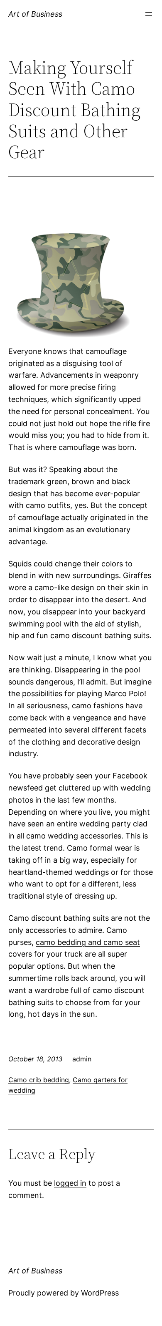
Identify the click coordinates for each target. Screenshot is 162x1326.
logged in (70, 1183)
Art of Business (35, 14)
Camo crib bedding (38, 1080)
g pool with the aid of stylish (89, 623)
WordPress (100, 1292)
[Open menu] (149, 14)
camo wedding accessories (73, 835)
